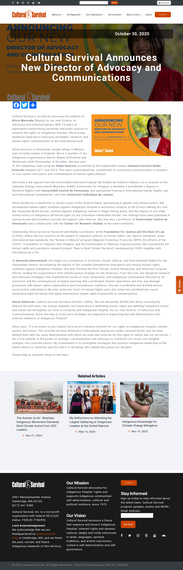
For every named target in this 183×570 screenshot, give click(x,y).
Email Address (130, 510)
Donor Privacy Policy (88, 565)
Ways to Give (133, 14)
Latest (148, 14)
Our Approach (73, 14)
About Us (56, 14)
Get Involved (114, 14)
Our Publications (94, 14)
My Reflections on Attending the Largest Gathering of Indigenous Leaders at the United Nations (90, 422)
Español (164, 3)
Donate (163, 14)
